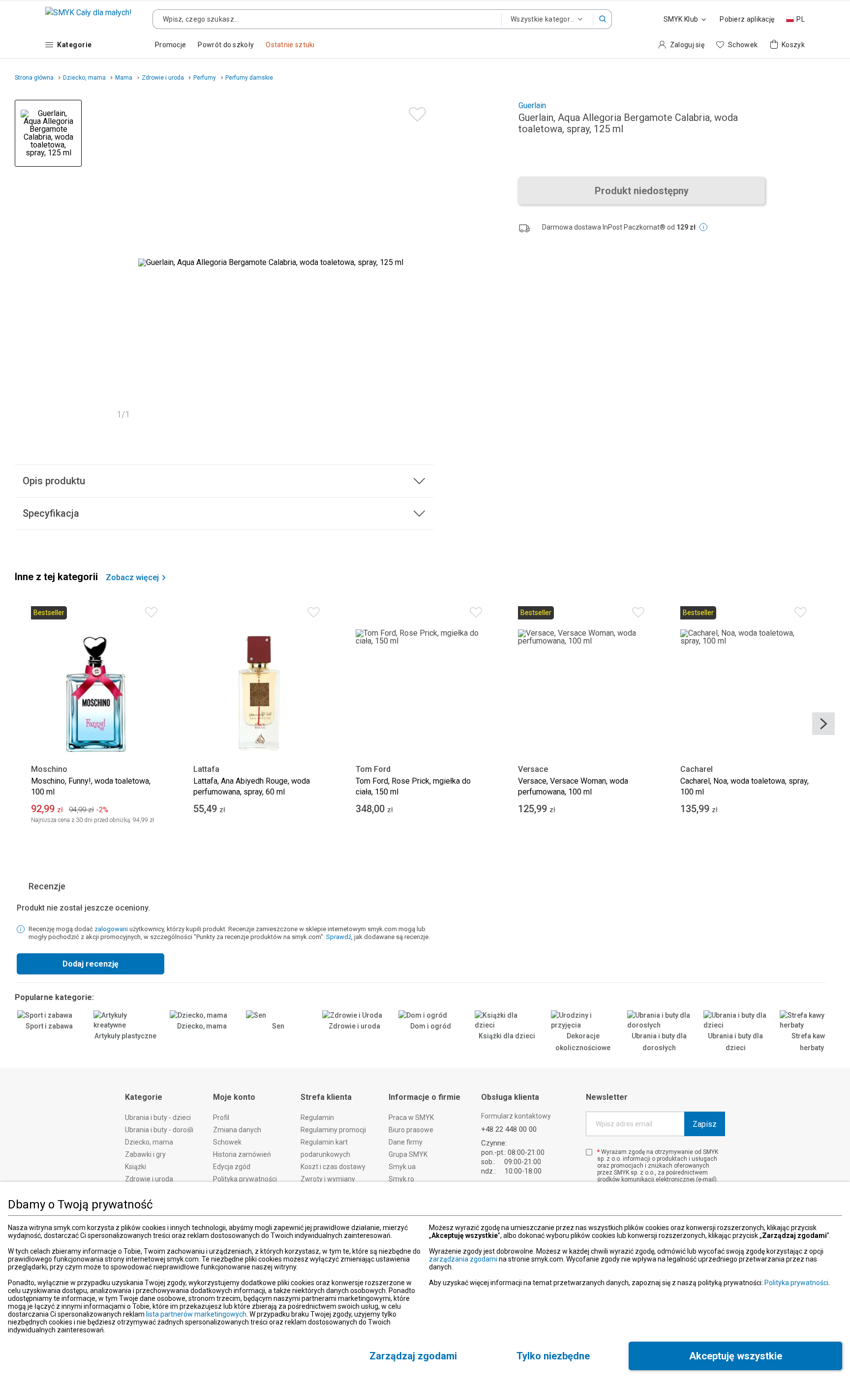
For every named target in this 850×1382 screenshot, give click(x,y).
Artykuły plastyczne (125, 1036)
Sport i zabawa (49, 1026)
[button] (602, 19)
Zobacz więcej (132, 578)
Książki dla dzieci (507, 1036)
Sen (278, 1026)
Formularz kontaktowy (516, 1116)
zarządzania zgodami (463, 1259)
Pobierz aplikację (747, 19)
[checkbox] (589, 1152)
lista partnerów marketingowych (196, 1314)
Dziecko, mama (202, 1026)
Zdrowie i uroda (354, 1026)
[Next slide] (823, 723)
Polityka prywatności (796, 1283)
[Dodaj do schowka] (415, 112)
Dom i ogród (430, 1026)
